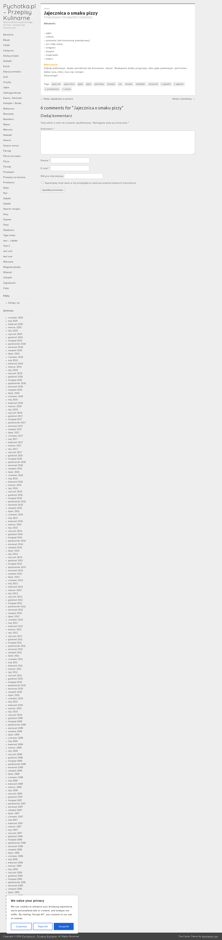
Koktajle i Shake (12, 103)
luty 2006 (13, 869)
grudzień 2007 (15, 797)
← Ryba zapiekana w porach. (57, 98)
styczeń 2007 (15, 833)
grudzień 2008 (15, 758)
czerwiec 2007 (15, 817)
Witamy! (7, 272)
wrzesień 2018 (15, 387)
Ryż (5, 193)
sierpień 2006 (15, 850)
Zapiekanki (9, 283)
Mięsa (6, 124)
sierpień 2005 (15, 889)
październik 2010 (17, 685)
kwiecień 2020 (15, 324)
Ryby (6, 188)
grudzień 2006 (15, 836)
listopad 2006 (15, 840)
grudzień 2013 (15, 561)
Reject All (42, 926)
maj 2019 (13, 360)
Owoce (7, 140)
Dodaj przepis (11, 55)
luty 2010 (13, 712)
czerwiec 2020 (15, 318)
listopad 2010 (15, 682)
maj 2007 (13, 820)
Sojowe (7, 219)
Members (8, 119)
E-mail (45, 168)
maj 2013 (13, 583)
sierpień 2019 (15, 350)
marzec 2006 (15, 866)
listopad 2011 (15, 643)
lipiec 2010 (14, 695)
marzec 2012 (15, 629)
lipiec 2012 (14, 616)
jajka (80, 84)
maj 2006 (13, 859)
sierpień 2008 (15, 771)
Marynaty (8, 113)
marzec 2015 (15, 524)
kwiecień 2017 (15, 442)
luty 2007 (13, 830)
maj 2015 (13, 518)
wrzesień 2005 (15, 886)
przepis (111, 84)
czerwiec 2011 (15, 659)
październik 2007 (17, 804)
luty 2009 (13, 751)
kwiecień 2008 (15, 784)
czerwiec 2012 (15, 620)
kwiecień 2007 (15, 823)
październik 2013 (17, 567)
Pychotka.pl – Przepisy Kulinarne (19, 12)
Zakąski (7, 277)
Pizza (6, 161)
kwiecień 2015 (15, 521)
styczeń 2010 (15, 715)
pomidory (99, 84)
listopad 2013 (15, 564)
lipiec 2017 (14, 433)
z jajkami (166, 84)
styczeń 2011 (15, 675)
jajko (88, 84)
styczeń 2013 (15, 597)
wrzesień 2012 (15, 610)
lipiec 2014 (14, 551)
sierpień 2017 (15, 429)
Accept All (64, 926)
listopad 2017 (15, 419)
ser (120, 84)
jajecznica (69, 84)
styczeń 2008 (15, 794)
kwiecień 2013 (15, 587)
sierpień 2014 (15, 547)
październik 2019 (17, 344)
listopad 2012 (15, 603)
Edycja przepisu (12, 71)
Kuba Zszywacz (53, 17)
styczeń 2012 (15, 636)
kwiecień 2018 (15, 403)
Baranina (8, 34)
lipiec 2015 (14, 511)
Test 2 (6, 246)
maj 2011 (13, 662)
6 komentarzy (85, 17)
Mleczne (8, 129)
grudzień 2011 (15, 639)
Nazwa (45, 160)
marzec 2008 (15, 787)
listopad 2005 (15, 879)
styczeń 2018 (15, 413)
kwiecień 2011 (15, 666)
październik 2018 (17, 383)
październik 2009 (17, 725)
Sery (5, 214)
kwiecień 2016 (15, 482)
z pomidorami (52, 89)
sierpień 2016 (15, 469)
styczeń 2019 (15, 373)
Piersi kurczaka (12, 156)
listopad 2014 (15, 538)
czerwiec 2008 (15, 777)
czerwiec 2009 (15, 738)
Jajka (6, 87)
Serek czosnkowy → (183, 98)
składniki (140, 84)
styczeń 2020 (15, 334)
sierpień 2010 (15, 692)
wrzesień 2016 (15, 465)
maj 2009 (13, 741)
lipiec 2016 (14, 472)
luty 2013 (13, 593)
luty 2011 (13, 672)
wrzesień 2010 (15, 689)
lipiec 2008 (14, 774)
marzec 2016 (15, 485)
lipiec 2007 (14, 813)
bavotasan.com (210, 936)
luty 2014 (13, 554)
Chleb (6, 45)
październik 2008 (17, 764)
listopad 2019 (15, 341)
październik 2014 (17, 541)
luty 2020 (13, 331)
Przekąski (8, 172)
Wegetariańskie (12, 267)
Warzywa (8, 261)
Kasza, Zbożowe (12, 98)
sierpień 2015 (15, 508)
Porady (7, 166)
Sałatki (7, 198)
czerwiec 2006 (15, 856)
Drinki (6, 66)
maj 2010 (13, 702)
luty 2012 (13, 633)
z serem (66, 89)
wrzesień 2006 (15, 846)
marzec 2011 (14, 669)
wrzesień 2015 (15, 505)
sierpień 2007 (15, 810)
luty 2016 (13, 488)
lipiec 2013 (14, 577)
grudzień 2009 (15, 718)
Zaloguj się (14, 303)
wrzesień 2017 (15, 426)
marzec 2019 (15, 367)
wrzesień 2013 (15, 570)
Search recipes (11, 209)
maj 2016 (13, 478)
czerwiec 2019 (15, 357)
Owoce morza (11, 145)
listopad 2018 (15, 380)
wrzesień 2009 (15, 728)
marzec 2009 (15, 748)
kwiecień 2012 (15, 626)
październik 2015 (17, 501)
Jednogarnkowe (12, 92)
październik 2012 (17, 606)
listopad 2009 (15, 721)
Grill (5, 77)
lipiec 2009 (14, 735)
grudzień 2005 (15, 876)
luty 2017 (13, 449)
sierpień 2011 (15, 652)
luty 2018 (13, 410)
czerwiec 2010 (15, 698)
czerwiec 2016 (15, 475)
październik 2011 (17, 646)
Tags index (9, 235)
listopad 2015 (15, 498)
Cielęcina (8, 50)
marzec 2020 (15, 327)
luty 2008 (13, 790)
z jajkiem (178, 84)
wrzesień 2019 (15, 347)
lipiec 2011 (13, 656)
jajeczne (56, 84)
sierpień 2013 (15, 574)
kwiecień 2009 (15, 744)
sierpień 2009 (15, 731)
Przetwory (8, 182)
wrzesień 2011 (15, 649)
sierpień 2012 (15, 613)
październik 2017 (17, 423)
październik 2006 (17, 843)
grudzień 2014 (15, 534)
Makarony (8, 108)
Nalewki (7, 135)
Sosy (6, 224)
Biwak (6, 40)
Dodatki (7, 61)
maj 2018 (13, 400)
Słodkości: (9, 230)
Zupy (6, 288)
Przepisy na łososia (14, 177)
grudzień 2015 (15, 495)
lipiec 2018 (14, 393)
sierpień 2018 (15, 390)
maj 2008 (13, 781)
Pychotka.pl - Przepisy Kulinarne (39, 936)
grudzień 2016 (15, 456)
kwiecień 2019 (15, 364)
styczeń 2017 (15, 452)
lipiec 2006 (14, 853)
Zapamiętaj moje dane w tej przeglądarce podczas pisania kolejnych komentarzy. (91, 183)
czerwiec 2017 (15, 436)
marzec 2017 (15, 446)
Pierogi (7, 150)
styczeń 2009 (15, 754)
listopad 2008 (15, 761)
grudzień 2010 (15, 679)
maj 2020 (13, 321)
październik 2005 (17, 882)
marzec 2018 (15, 406)
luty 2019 (13, 370)
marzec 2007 (15, 827)
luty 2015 (13, 528)
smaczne (153, 84)
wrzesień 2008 (15, 767)
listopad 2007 (15, 800)
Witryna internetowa (52, 176)
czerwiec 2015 (15, 515)
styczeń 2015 (15, 531)
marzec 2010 (15, 708)
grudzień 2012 (15, 600)
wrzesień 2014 (15, 544)
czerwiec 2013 (15, 580)
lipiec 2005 (14, 892)
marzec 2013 (15, 590)
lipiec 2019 (14, 354)
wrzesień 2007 (15, 807)
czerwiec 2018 (15, 396)
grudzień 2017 (15, 416)
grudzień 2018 (15, 377)
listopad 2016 (15, 459)
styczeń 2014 (15, 557)
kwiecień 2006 (15, 863)
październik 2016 (17, 462)
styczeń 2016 (15, 492)
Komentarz (48, 128)
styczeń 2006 (15, 873)
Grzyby (7, 82)
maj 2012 (13, 623)
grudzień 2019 (15, 337)
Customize (21, 926)
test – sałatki (10, 240)
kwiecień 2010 (15, 705)
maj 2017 (13, 439)
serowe (128, 84)
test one (8, 251)
